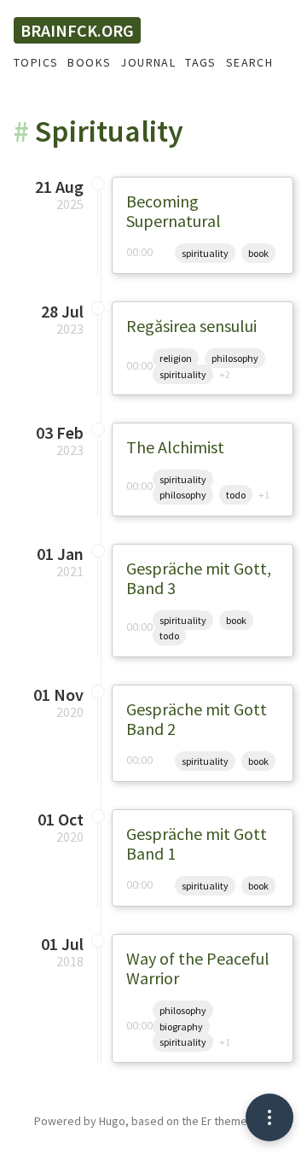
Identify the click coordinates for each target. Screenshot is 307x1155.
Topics (36, 62)
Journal (148, 62)
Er (206, 1121)
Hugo (112, 1121)
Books (89, 62)
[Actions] (269, 1117)
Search (249, 62)
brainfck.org (77, 30)
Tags (201, 62)
